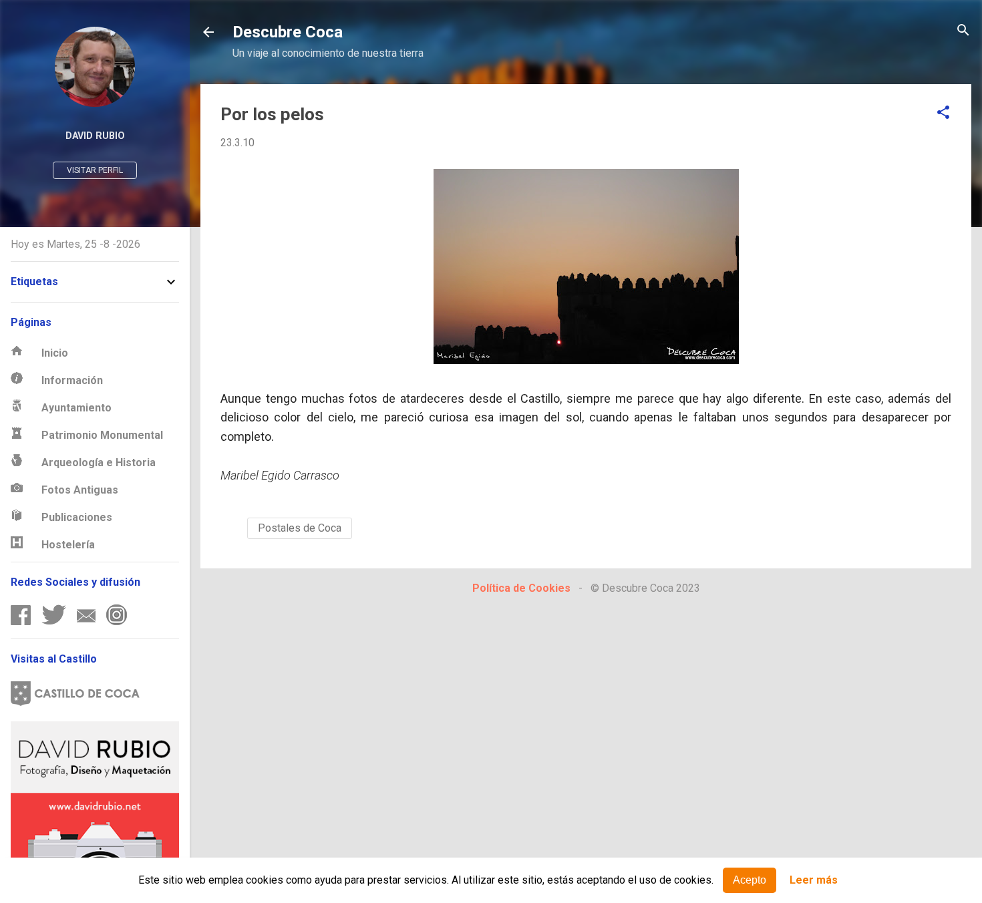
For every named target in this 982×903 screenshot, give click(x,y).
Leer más (814, 880)
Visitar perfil (95, 170)
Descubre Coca (287, 32)
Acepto (749, 880)
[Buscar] (963, 31)
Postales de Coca (299, 528)
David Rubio (95, 136)
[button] (943, 113)
